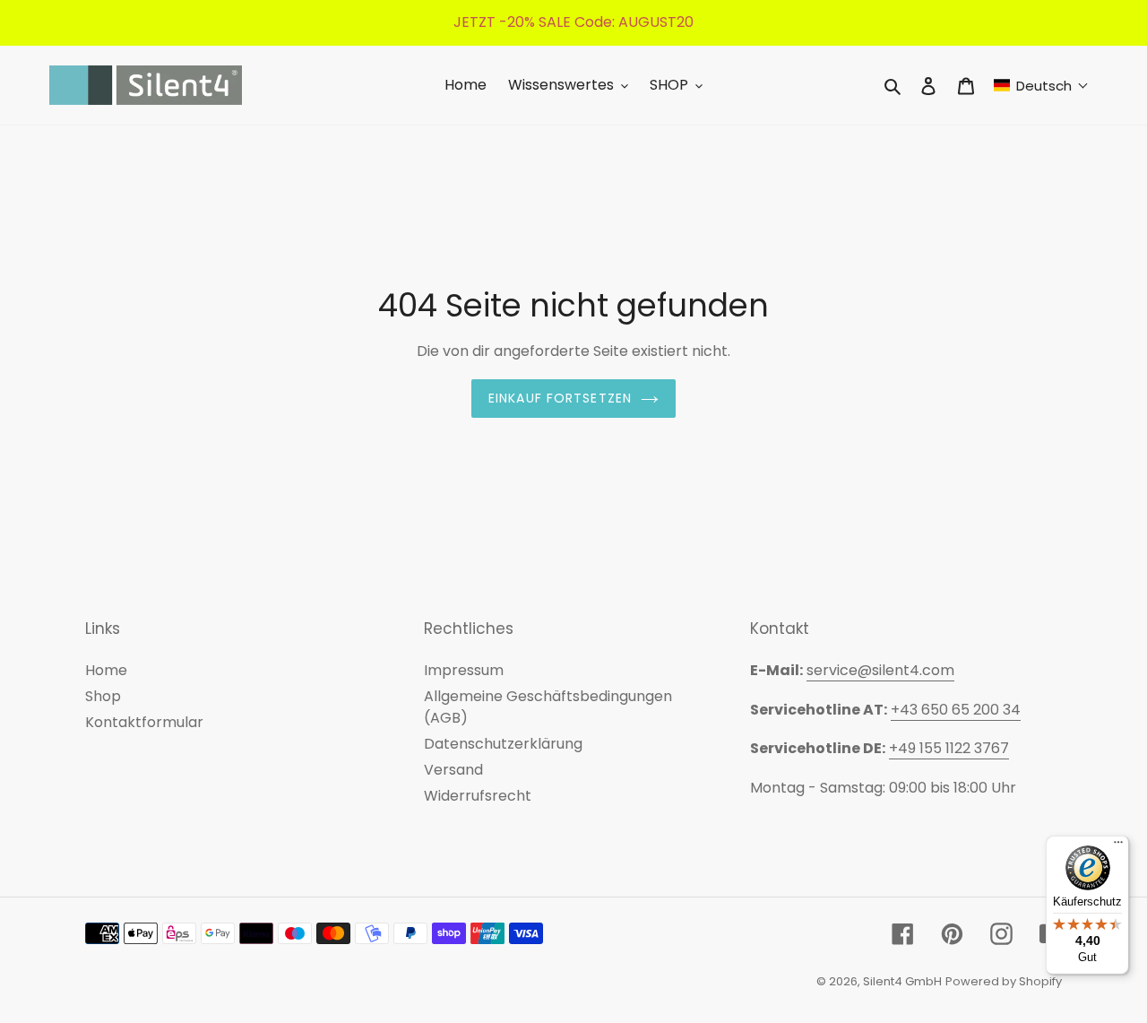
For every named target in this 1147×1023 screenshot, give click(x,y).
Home (106, 670)
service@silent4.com (880, 670)
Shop (103, 696)
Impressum (464, 670)
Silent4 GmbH (902, 981)
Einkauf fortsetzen (560, 398)
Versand (453, 769)
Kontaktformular (144, 722)
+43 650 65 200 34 (956, 709)
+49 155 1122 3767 (949, 748)
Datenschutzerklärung (503, 743)
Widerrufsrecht (477, 795)
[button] (1041, 85)
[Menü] (1118, 846)
